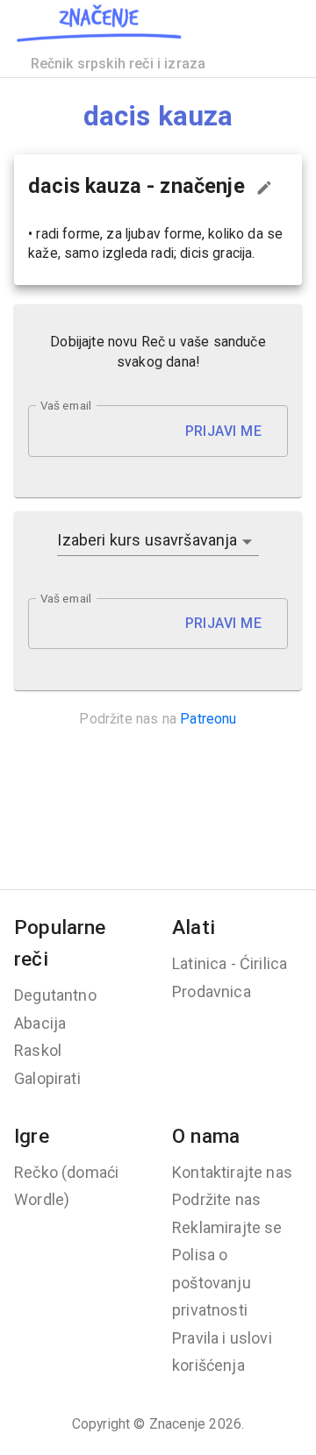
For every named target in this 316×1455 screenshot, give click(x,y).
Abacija (40, 1023)
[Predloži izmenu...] (264, 187)
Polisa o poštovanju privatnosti (211, 1282)
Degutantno (55, 995)
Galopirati (47, 1078)
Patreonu (208, 718)
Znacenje (177, 1424)
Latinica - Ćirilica (229, 963)
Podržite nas (216, 1199)
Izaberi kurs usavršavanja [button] (147, 540)
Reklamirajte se (227, 1227)
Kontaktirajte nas (232, 1172)
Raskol (37, 1050)
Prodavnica (211, 991)
